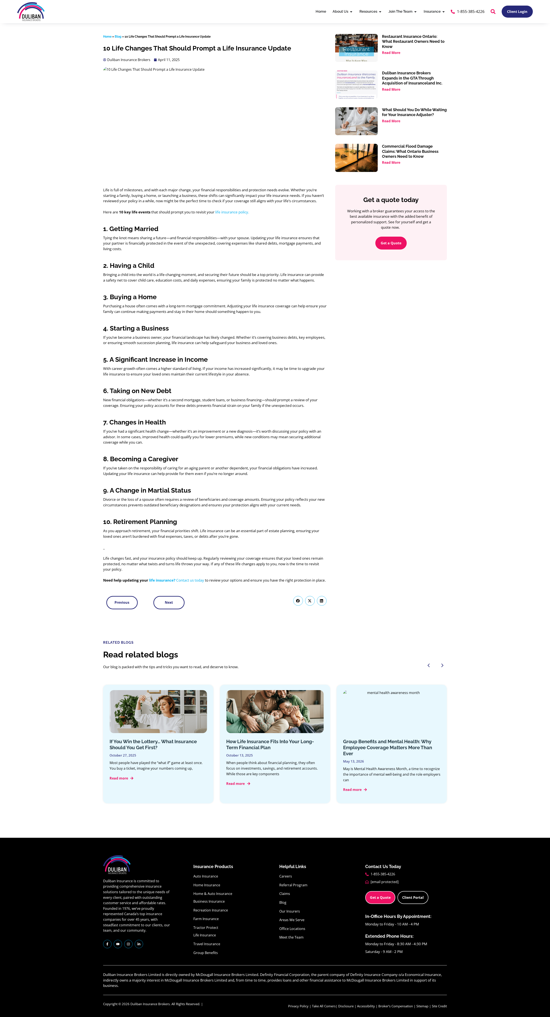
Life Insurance (204, 935)
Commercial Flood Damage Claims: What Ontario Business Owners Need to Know (410, 151)
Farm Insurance (206, 918)
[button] (493, 11)
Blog (118, 36)
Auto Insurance (205, 876)
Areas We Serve (291, 919)
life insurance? (162, 580)
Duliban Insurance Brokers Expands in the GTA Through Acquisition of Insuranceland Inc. (412, 78)
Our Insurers (289, 911)
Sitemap (422, 1006)
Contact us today (189, 580)
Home (107, 36)
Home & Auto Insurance (212, 893)
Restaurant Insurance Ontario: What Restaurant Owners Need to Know (413, 41)
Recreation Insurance (210, 910)
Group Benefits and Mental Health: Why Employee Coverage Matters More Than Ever (387, 747)
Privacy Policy (298, 1006)
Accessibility (366, 1006)
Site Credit (439, 1006)
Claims (284, 893)
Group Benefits (205, 952)
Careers (285, 876)
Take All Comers (324, 1006)
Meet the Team (291, 937)
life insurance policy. (232, 212)
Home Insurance (206, 885)
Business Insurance (209, 901)
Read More (391, 52)
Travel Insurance (206, 944)
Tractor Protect (205, 927)
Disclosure (346, 1006)
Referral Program (293, 885)
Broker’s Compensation (395, 1006)
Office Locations (292, 928)
